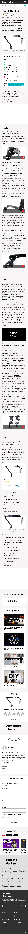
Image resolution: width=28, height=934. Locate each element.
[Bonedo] (8, 2)
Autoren (4, 922)
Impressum (5, 916)
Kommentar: (5, 788)
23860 (20, 360)
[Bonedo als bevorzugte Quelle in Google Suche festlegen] (13, 14)
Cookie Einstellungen (7, 926)
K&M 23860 (21, 345)
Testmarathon (6, 93)
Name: (4, 800)
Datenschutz (5, 919)
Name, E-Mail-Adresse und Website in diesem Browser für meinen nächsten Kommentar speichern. (12, 816)
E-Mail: (4, 807)
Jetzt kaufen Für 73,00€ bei (15, 84)
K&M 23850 (13, 360)
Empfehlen (4, 770)
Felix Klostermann (6, 17)
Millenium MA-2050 (9, 370)
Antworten (4, 766)
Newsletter (10, 906)
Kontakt (4, 912)
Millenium (16, 375)
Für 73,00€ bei (13, 485)
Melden (3, 768)
